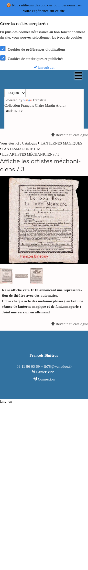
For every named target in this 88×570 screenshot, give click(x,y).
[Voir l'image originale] (44, 219)
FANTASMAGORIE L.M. (21, 149)
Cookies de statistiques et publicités (35, 59)
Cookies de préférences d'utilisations (37, 49)
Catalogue (29, 143)
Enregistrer (46, 67)
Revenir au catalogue (71, 135)
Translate (39, 100)
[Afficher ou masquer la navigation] (78, 75)
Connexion (46, 379)
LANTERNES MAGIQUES (61, 143)
